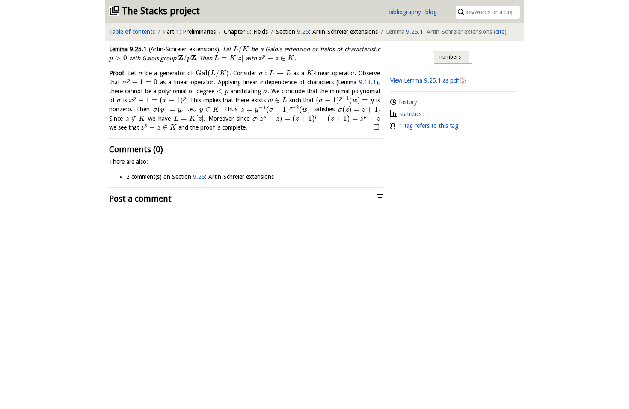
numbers (450, 57)
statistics (410, 113)
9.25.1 (414, 31)
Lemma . (165, 49)
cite (499, 31)
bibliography (405, 12)
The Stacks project (161, 11)
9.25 (303, 31)
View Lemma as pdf (424, 80)
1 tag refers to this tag (428, 125)
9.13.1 (367, 82)
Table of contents (132, 31)
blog (431, 12)
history (408, 101)
